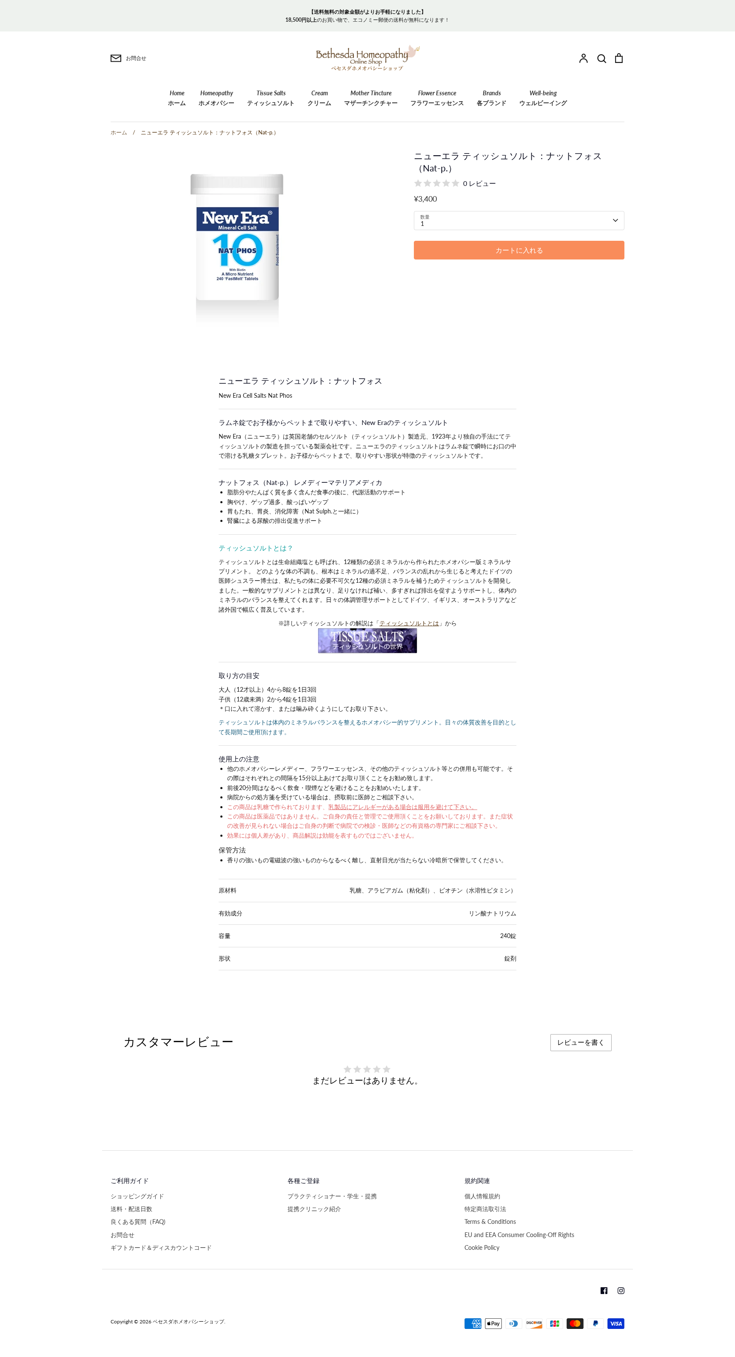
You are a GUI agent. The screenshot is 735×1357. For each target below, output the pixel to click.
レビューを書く (581, 1042)
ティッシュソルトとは (409, 623)
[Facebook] (603, 1290)
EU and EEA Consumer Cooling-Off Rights (519, 1234)
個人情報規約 (482, 1196)
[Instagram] (621, 1290)
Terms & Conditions (490, 1221)
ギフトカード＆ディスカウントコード (161, 1247)
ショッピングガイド (137, 1196)
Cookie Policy (481, 1247)
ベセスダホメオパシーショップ (188, 1321)
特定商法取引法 (485, 1208)
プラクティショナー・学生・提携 (332, 1196)
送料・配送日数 (131, 1208)
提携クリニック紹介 (314, 1208)
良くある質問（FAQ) (138, 1221)
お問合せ (122, 1234)
